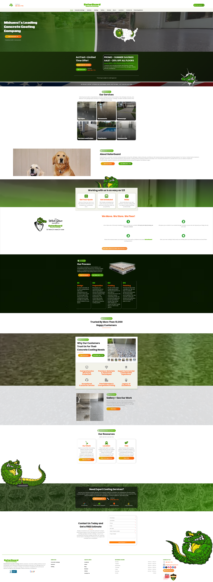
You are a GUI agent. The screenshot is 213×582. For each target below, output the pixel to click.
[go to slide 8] (134, 360)
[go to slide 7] (131, 360)
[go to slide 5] (123, 360)
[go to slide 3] (116, 360)
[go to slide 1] (109, 360)
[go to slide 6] (127, 360)
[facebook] (164, 567)
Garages (81, 119)
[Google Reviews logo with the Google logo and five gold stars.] (32, 571)
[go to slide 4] (119, 360)
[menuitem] (71, 10)
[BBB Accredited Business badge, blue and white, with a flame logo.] (13, 571)
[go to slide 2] (112, 360)
